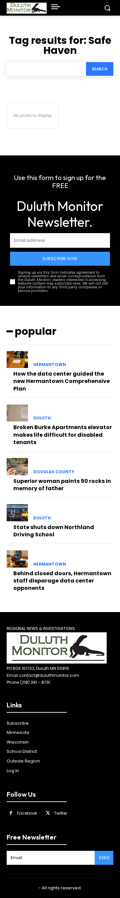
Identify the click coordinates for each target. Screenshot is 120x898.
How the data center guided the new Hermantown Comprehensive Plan (61, 381)
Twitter (60, 813)
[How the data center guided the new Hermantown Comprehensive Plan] (17, 359)
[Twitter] (48, 813)
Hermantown (49, 365)
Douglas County (53, 472)
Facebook (27, 813)
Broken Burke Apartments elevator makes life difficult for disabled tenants (62, 434)
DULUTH (42, 418)
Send (104, 857)
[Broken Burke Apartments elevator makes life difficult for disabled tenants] (17, 412)
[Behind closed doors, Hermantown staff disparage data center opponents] (17, 558)
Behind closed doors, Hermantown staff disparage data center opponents (62, 581)
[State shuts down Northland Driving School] (17, 512)
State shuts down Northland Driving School (53, 530)
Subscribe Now (60, 258)
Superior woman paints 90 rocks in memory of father (62, 484)
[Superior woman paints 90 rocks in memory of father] (17, 466)
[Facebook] (11, 813)
